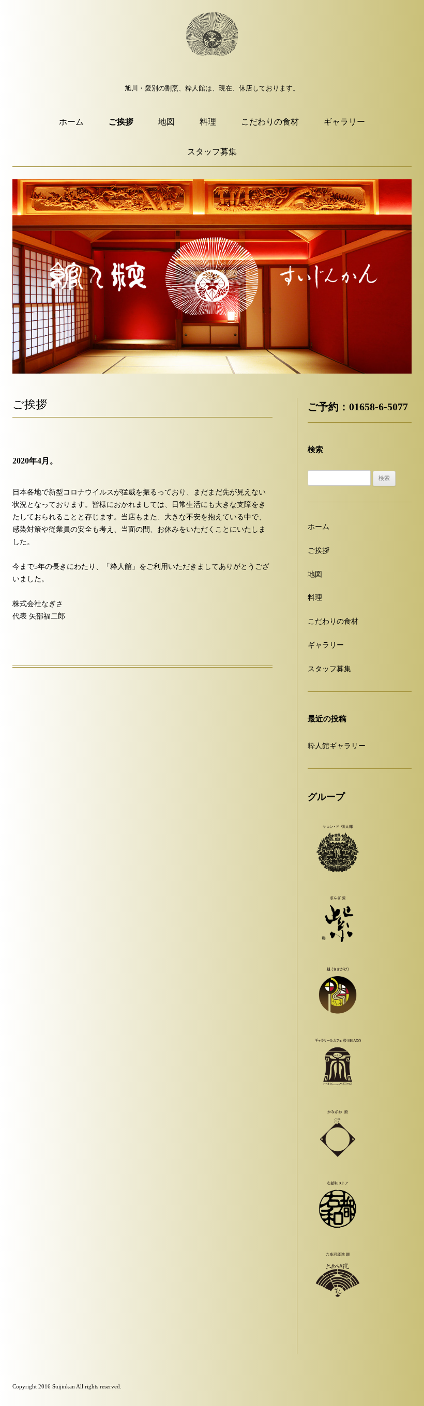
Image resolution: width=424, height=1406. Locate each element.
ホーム (71, 121)
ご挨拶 (121, 121)
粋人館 (212, 43)
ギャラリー (344, 121)
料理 (208, 121)
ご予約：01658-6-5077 (358, 406)
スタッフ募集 (212, 151)
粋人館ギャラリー (337, 746)
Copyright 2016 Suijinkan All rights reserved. (67, 1386)
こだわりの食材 (270, 121)
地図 (166, 121)
